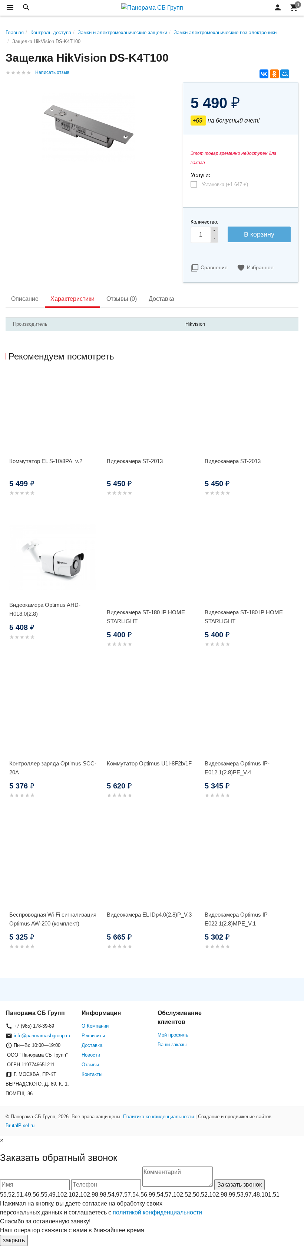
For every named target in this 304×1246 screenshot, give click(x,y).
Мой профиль (173, 1035)
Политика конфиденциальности (158, 1116)
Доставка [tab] (161, 299)
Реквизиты (93, 1035)
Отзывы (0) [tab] (121, 299)
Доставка (92, 1045)
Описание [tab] (25, 299)
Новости (91, 1055)
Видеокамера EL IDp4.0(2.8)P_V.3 (149, 914)
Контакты (92, 1074)
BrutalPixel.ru (20, 1125)
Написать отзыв (52, 72)
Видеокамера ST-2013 (135, 461)
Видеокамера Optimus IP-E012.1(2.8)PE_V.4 (237, 767)
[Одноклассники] (274, 73)
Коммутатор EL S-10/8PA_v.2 (45, 461)
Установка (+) (225, 184)
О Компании (95, 1026)
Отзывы (90, 1064)
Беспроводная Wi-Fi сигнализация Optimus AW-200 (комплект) (52, 919)
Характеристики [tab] (72, 299)
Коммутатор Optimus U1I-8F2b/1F (149, 763)
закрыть (14, 1240)
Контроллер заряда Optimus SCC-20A (52, 767)
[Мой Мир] (284, 73)
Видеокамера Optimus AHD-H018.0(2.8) (44, 609)
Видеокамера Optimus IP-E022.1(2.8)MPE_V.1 (237, 919)
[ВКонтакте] (264, 73)
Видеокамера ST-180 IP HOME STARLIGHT (146, 616)
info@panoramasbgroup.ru (42, 1035)
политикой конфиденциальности (157, 1212)
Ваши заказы (172, 1044)
